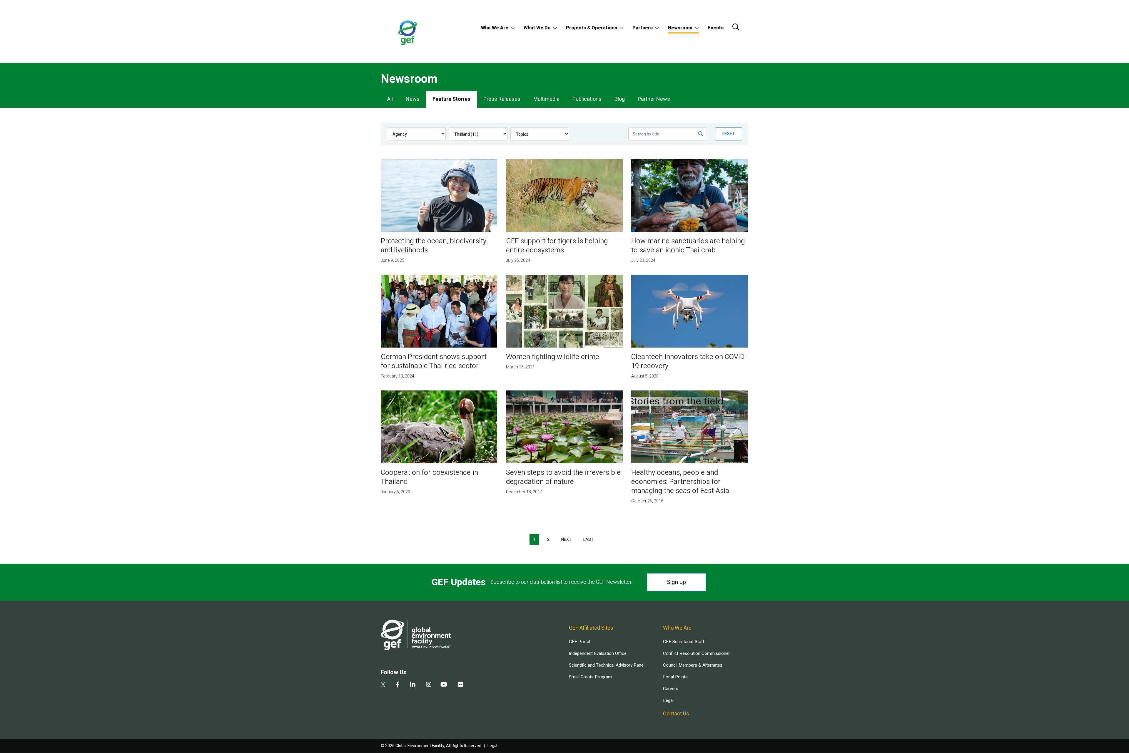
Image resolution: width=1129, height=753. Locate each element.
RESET (728, 134)
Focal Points (675, 677)
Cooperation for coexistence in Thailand (429, 477)
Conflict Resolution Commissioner (696, 653)
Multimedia (546, 99)
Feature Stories (451, 99)
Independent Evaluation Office (598, 653)
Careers (670, 688)
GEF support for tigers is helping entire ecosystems (557, 245)
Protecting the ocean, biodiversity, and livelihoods (434, 245)
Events (716, 27)
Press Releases (501, 99)
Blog (619, 99)
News (413, 99)
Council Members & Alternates (692, 665)
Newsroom (680, 27)
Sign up (676, 582)
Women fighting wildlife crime (552, 357)
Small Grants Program (590, 677)
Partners (642, 27)
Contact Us (676, 714)
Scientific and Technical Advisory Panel (606, 665)
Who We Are (494, 27)
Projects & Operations (591, 27)
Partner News (654, 99)
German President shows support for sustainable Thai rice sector (434, 361)
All (390, 99)
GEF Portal (579, 641)
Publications (587, 99)
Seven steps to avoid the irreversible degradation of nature (563, 477)
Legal (668, 700)
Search (735, 27)
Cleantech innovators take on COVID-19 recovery (689, 361)
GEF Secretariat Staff (683, 641)
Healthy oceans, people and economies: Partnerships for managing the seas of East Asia (680, 481)
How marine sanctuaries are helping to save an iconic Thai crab (688, 245)
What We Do (537, 27)
